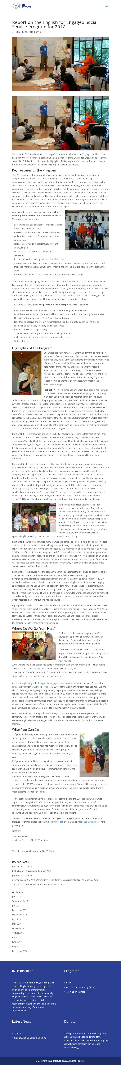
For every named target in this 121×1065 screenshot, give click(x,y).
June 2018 (17, 919)
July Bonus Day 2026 (22, 866)
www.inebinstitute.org (52, 821)
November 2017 (20, 928)
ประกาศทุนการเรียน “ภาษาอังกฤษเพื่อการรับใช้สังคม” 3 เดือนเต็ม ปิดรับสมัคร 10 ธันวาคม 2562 (55, 879)
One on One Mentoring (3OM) (80, 987)
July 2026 (16, 896)
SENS (38, 32)
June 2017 (17, 941)
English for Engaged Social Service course (59, 683)
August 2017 (18, 932)
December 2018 (19, 914)
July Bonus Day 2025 (22, 875)
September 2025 (20, 901)
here (52, 851)
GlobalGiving (73, 1047)
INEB (17, 32)
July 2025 (16, 905)
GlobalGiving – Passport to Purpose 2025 (31, 871)
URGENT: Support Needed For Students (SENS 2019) (37, 884)
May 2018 (17, 923)
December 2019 (19, 910)
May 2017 (17, 946)
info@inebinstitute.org (87, 821)
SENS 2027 (19, 1033)
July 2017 (16, 937)
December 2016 (19, 951)
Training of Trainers (75, 991)
